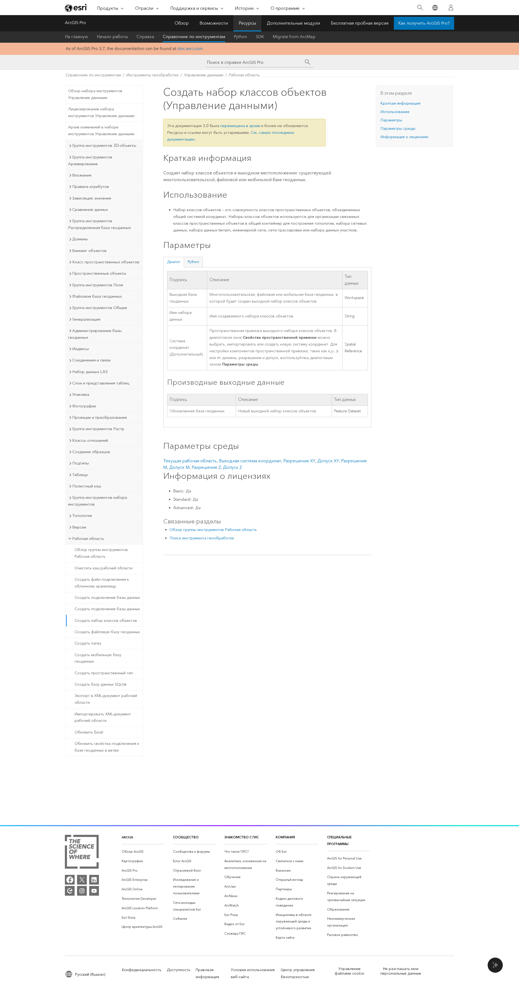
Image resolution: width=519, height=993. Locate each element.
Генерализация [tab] (86, 319)
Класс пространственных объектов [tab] (105, 262)
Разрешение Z (206, 467)
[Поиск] (419, 7)
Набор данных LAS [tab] (90, 371)
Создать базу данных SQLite (101, 684)
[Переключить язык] (434, 7)
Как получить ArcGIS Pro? (424, 23)
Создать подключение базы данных (107, 597)
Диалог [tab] (174, 262)
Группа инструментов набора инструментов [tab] (97, 501)
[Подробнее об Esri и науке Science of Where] (82, 853)
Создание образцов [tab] (91, 451)
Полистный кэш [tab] (86, 486)
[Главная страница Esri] (76, 8)
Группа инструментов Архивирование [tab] (90, 160)
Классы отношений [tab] (90, 440)
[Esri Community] (70, 891)
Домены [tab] (80, 239)
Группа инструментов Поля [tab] (97, 285)
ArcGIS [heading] (127, 837)
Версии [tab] (79, 527)
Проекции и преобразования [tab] (99, 417)
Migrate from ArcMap (294, 36)
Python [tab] (193, 262)
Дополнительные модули (293, 23)
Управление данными (203, 75)
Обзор (182, 23)
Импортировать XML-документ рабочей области (103, 717)
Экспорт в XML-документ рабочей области (106, 699)
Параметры (391, 120)
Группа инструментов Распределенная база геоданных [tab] (99, 224)
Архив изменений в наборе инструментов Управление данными (101, 130)
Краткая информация (400, 103)
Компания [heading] (285, 837)
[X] (82, 880)
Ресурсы (247, 23)
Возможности (213, 23)
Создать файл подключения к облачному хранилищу (102, 583)
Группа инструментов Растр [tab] (98, 428)
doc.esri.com (190, 48)
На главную (76, 36)
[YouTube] (94, 891)
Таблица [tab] (80, 474)
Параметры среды (397, 128)
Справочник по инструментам (194, 36)
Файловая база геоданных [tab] (97, 296)
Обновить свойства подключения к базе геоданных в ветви (107, 747)
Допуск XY (328, 460)
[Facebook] (70, 880)
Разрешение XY (299, 460)
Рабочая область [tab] (88, 538)
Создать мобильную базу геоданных (98, 658)
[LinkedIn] (94, 880)
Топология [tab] (82, 515)
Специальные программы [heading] (339, 840)
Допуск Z (232, 467)
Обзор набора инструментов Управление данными (95, 94)
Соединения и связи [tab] (91, 360)
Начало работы (112, 36)
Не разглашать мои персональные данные (400, 971)
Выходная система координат (250, 460)
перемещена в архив (240, 125)
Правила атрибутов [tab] (90, 186)
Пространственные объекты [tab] (99, 273)
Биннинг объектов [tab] (89, 250)
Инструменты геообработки (152, 75)
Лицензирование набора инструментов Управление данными (101, 112)
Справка (145, 36)
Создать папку (88, 643)
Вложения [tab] (81, 175)
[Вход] (451, 7)
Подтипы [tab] (80, 463)
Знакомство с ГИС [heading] (241, 837)
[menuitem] (143, 851)
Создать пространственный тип (104, 673)
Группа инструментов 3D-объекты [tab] (104, 145)
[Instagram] (82, 891)
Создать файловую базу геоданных (107, 632)
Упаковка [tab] (80, 394)
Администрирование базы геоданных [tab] (95, 334)
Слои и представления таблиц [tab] (100, 383)
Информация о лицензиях (404, 136)
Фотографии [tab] (84, 406)
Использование (395, 111)
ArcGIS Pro (75, 22)
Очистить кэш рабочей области (103, 568)
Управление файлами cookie (349, 971)
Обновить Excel (89, 732)
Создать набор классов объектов (106, 620)
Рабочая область (244, 75)
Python (240, 36)
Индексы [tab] (80, 348)
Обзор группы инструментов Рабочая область (101, 553)
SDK (260, 36)
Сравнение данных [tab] (90, 209)
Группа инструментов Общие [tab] (99, 307)
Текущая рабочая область (190, 460)
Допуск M (179, 467)
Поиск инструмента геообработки (201, 538)
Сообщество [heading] (186, 837)
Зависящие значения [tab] (91, 198)
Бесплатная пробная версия (359, 23)
